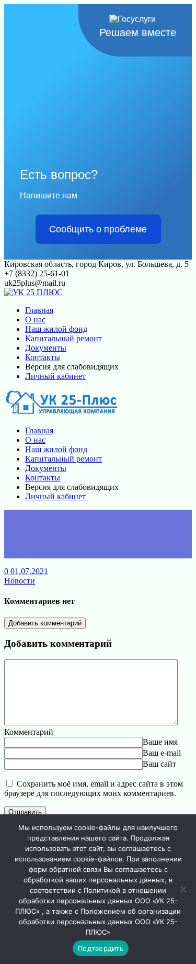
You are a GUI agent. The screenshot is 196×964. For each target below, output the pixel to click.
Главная (39, 310)
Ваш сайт (159, 763)
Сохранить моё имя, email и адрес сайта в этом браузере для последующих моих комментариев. (93, 788)
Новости (19, 580)
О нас (35, 319)
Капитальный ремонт (63, 338)
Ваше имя (160, 741)
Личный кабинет (55, 376)
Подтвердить (100, 948)
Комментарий (28, 731)
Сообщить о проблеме (98, 229)
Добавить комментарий (45, 623)
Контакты (42, 357)
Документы (45, 347)
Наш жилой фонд (56, 328)
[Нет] (183, 889)
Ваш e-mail (162, 752)
